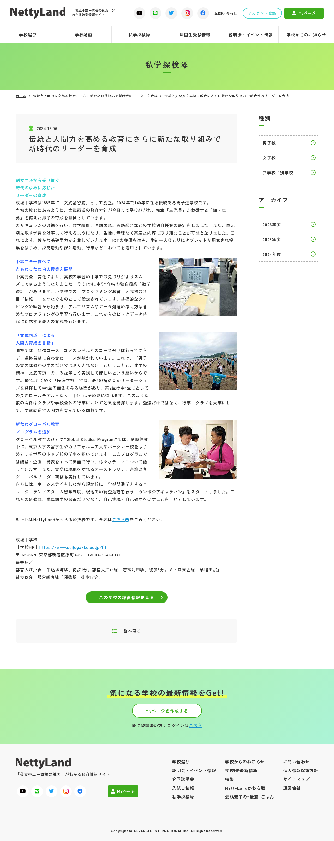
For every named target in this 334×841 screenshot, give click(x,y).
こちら (118, 519)
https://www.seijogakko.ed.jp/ (70, 547)
